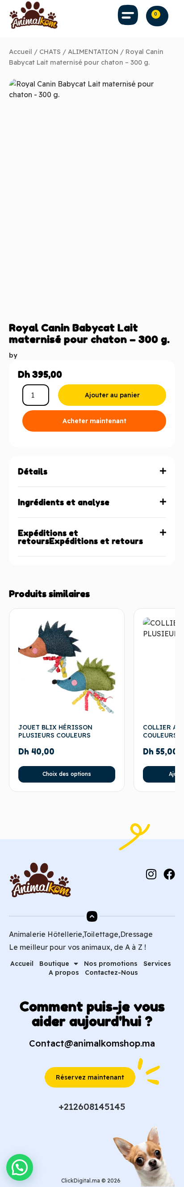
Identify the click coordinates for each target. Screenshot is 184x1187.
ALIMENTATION (93, 51)
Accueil (20, 51)
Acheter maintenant (94, 421)
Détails (32, 471)
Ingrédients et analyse (63, 502)
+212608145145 (92, 1106)
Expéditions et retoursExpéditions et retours (80, 537)
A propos (64, 973)
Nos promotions (111, 964)
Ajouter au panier (112, 395)
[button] (128, 15)
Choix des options (66, 774)
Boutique (54, 964)
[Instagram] (151, 874)
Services (157, 964)
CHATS (50, 51)
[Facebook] (169, 874)
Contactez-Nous (111, 973)
